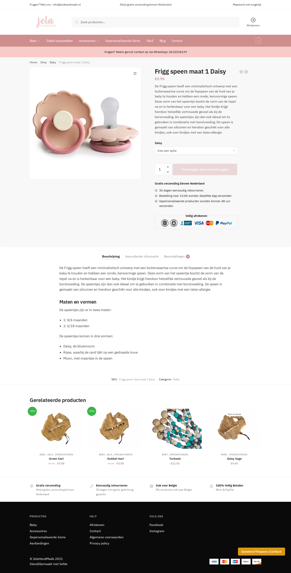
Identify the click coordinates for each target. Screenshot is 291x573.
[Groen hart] (56, 429)
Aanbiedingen (39, 543)
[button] (135, 73)
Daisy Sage (234, 459)
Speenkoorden (64, 454)
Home (33, 62)
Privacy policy (99, 543)
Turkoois (175, 459)
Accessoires (38, 531)
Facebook (156, 525)
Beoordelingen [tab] (174, 256)
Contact (95, 531)
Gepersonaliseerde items (48, 537)
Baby (53, 62)
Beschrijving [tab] (111, 256)
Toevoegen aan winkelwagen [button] (56, 472)
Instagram (156, 531)
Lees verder (234, 472)
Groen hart (56, 459)
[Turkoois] (175, 429)
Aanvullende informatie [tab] (142, 256)
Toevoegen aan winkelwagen (205, 169)
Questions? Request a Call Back (261, 551)
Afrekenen (253, 25)
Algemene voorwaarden (107, 537)
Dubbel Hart (115, 459)
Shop (43, 62)
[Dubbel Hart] (116, 429)
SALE (50, 454)
